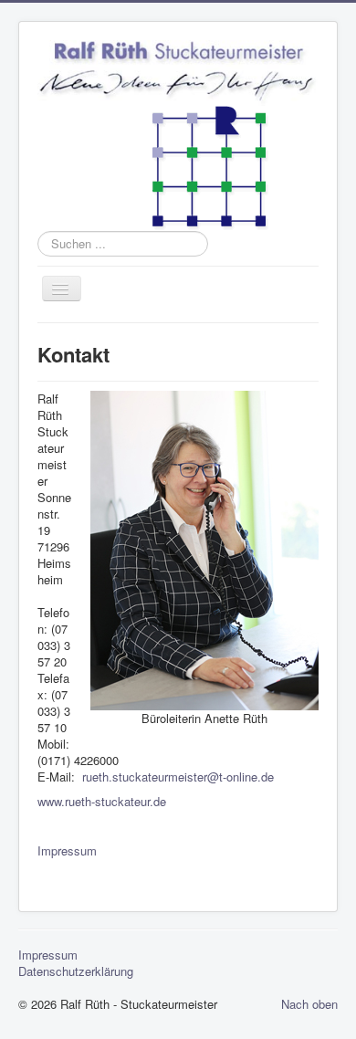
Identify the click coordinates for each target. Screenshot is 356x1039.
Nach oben (309, 1004)
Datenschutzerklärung (75, 971)
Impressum (67, 850)
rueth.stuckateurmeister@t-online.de (178, 776)
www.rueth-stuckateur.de (101, 801)
